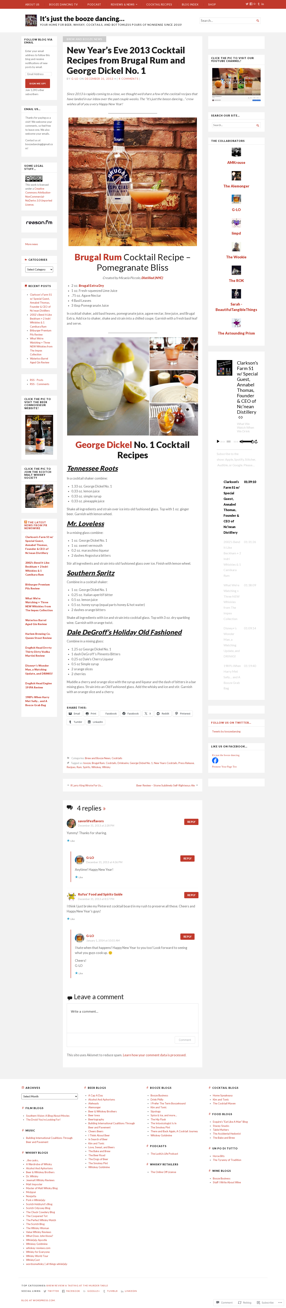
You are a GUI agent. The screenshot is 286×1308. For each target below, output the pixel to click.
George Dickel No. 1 (141, 763)
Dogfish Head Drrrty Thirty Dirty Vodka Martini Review (38, 651)
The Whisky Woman (37, 1228)
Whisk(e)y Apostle (36, 1240)
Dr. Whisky (32, 1176)
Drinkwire (123, 763)
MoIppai (31, 1192)
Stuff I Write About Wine (227, 1182)
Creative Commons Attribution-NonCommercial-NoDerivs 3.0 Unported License (38, 196)
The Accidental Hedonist (227, 1133)
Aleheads (93, 1103)
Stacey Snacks (221, 1125)
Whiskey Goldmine (99, 1167)
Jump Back (252, 441)
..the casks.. (32, 1160)
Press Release (186, 763)
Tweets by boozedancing (226, 731)
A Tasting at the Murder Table (86, 1285)
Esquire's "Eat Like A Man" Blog (230, 1121)
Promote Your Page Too (224, 766)
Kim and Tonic (96, 1143)
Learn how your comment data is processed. (154, 1055)
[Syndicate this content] (25, 522)
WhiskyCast (33, 1259)
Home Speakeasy (223, 1095)
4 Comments (129, 78)
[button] (108, 386)
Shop (212, 4)
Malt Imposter (34, 1184)
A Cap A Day (95, 1095)
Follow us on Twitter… (231, 722)
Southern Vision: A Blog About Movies (47, 1115)
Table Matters (221, 1129)
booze (87, 763)
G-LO (74, 78)
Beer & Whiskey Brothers (102, 1111)
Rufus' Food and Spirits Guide (100, 894)
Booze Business (159, 1095)
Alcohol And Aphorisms (101, 1099)
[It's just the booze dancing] (215, 762)
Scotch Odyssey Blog (38, 1208)
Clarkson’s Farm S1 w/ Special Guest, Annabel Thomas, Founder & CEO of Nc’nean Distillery (41, 302)
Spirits (86, 767)
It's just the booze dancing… (82, 18)
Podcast (94, 4)
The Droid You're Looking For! (43, 1119)
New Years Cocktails (165, 763)
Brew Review (55, 1285)
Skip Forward (256, 441)
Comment (185, 1039)
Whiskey (96, 767)
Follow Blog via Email (38, 41)
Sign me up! (37, 83)
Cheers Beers (95, 1131)
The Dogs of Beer (98, 1159)
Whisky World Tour (37, 1256)
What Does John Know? (39, 1235)
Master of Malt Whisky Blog (42, 1188)
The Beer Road (96, 1155)
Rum (79, 767)
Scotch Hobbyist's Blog (39, 1204)
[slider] (245, 441)
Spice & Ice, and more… (164, 1115)
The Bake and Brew (99, 1151)
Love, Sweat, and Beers (101, 1147)
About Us (32, 4)
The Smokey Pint (98, 1163)
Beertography (96, 1119)
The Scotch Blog (35, 1224)
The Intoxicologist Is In (163, 1123)
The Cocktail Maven (224, 1103)
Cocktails (117, 758)
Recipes (71, 767)
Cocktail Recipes (159, 4)
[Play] (218, 441)
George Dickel (103, 444)
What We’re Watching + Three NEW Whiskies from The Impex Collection (41, 346)
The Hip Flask (158, 1119)
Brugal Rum (98, 763)
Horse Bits (219, 1156)
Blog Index (190, 4)
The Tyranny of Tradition (227, 1159)
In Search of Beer (98, 1139)
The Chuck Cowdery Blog (40, 1212)
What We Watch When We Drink (245, 427)
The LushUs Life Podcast (164, 1153)
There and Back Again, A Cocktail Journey (174, 1131)
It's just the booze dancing (226, 755)
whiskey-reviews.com (38, 1248)
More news (31, 244)
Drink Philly (157, 1099)
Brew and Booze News (84, 39)
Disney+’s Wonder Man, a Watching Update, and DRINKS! (39, 669)
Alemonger (94, 1107)
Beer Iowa (94, 1115)
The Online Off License (163, 1172)
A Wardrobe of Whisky (39, 1164)
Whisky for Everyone (38, 1251)
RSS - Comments (39, 384)
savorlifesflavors (91, 821)
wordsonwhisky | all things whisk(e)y (46, 1264)
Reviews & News (123, 4)
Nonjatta (31, 1196)
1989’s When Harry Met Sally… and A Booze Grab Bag (37, 701)
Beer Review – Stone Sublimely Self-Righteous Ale (165, 785)
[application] (236, 441)
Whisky (106, 767)
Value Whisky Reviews (38, 1232)
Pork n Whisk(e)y (35, 1200)
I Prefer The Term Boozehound (168, 1103)
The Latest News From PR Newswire (35, 525)
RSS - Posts (36, 380)
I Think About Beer (99, 1135)
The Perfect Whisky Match (41, 1220)
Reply (191, 821)
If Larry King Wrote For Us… (86, 785)
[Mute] (241, 441)
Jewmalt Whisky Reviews (40, 1180)
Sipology (156, 1111)
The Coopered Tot (36, 1216)
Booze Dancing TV (63, 4)
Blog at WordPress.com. (38, 1300)
